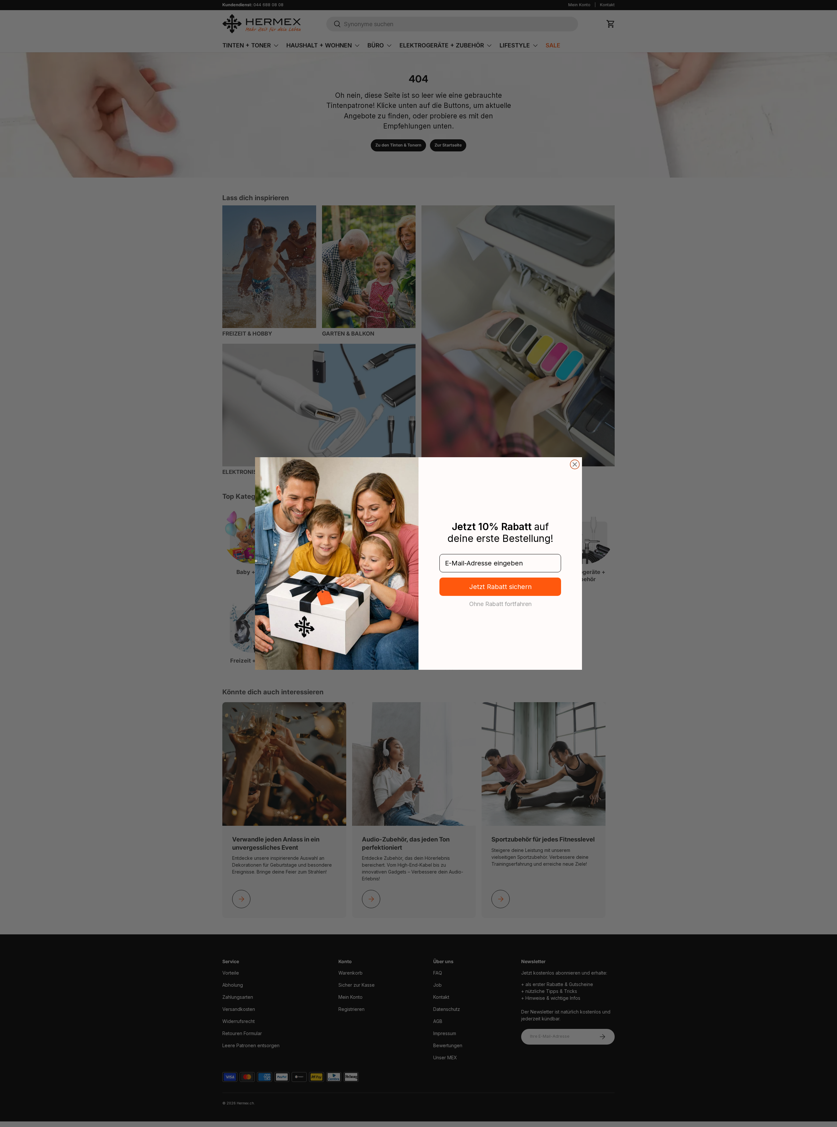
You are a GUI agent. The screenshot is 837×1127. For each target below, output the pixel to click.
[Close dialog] (574, 464)
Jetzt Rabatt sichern (500, 587)
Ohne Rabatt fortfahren (500, 603)
